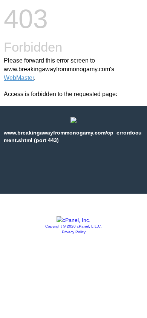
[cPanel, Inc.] (73, 220)
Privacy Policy (74, 232)
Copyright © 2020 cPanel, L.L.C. (73, 226)
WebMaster (19, 78)
